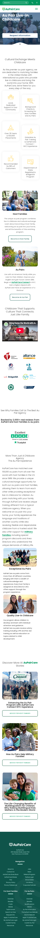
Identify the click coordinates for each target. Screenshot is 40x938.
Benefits (10, 901)
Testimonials (10, 909)
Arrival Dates (29, 880)
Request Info (10, 915)
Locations (29, 882)
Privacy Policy (10, 882)
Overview (11, 899)
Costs (11, 904)
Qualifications (29, 904)
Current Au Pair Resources (29, 924)
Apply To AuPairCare (10, 917)
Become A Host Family (20, 239)
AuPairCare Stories (10, 877)
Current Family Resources (11, 924)
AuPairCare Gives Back (10, 874)
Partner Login (29, 877)
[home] (20, 844)
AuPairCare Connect (20, 282)
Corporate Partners (29, 885)
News (29, 872)
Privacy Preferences (10, 885)
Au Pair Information (29, 909)
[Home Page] (11, 9)
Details (10, 907)
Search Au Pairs (10, 912)
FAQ (10, 880)
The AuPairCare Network (29, 912)
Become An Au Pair (20, 297)
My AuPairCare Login (10, 920)
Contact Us (10, 872)
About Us (11, 869)
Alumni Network (29, 915)
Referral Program (29, 874)
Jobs (29, 869)
